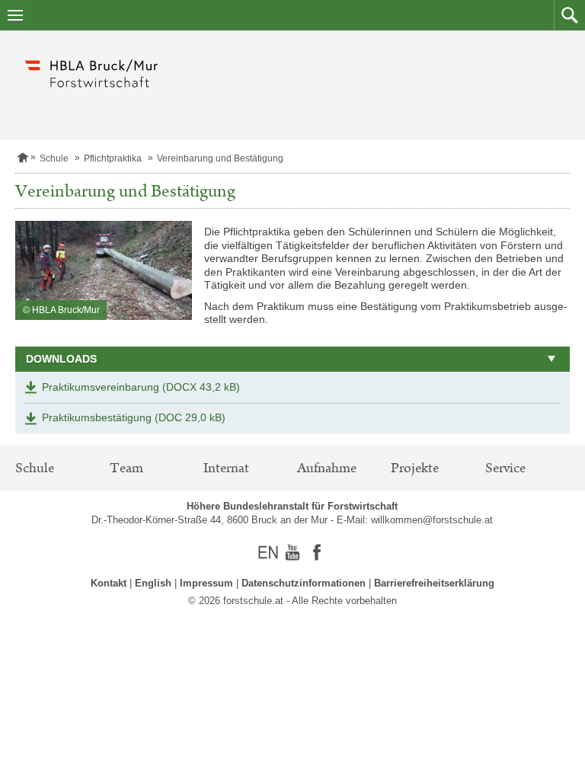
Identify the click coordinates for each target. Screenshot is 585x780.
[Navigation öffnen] (15, 15)
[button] (569, 15)
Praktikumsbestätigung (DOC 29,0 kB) (133, 417)
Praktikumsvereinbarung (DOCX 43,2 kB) (141, 387)
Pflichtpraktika (113, 158)
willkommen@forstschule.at (432, 520)
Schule (54, 158)
